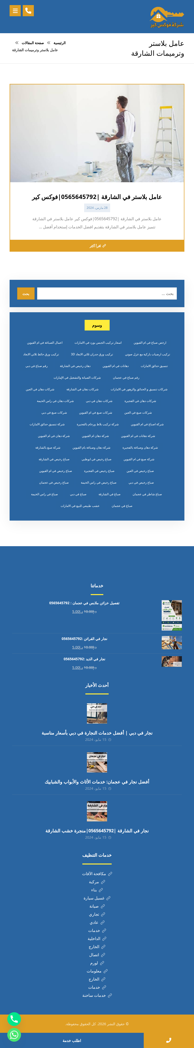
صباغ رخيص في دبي (141, 482)
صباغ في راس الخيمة (44, 494)
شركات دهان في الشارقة (82, 389)
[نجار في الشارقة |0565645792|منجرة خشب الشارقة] (97, 811)
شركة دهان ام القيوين (95, 436)
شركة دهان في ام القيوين (54, 436)
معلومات (94, 971)
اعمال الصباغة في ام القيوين (44, 342)
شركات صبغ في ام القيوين (95, 412)
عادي (94, 922)
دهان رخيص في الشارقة (75, 366)
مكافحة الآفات (94, 873)
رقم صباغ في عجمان (126, 377)
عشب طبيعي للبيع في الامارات (80, 506)
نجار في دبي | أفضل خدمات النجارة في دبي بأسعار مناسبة (97, 733)
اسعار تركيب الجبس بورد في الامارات (98, 342)
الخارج (94, 946)
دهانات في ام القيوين (116, 366)
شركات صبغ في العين (138, 412)
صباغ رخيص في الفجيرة (99, 471)
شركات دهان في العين (40, 389)
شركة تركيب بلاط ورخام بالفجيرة (98, 424)
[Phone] (14, 1019)
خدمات (94, 930)
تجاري (94, 914)
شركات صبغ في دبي (54, 412)
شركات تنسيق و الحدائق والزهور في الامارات (139, 389)
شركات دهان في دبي (99, 401)
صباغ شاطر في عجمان (147, 494)
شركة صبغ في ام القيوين (139, 459)
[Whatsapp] (14, 1035)
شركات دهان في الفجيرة (140, 401)
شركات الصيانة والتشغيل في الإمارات (77, 377)
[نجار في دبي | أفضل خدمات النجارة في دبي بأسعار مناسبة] (97, 713)
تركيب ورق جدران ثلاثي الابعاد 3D (92, 354)
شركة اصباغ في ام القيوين (147, 424)
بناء (94, 890)
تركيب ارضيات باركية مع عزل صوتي (147, 354)
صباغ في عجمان (122, 506)
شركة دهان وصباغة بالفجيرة (140, 447)
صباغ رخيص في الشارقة (54, 459)
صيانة (94, 906)
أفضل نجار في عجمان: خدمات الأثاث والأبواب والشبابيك (97, 782)
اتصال (94, 955)
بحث (25, 293)
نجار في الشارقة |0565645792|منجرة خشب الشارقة (97, 831)
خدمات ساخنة (94, 995)
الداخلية (94, 938)
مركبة (94, 882)
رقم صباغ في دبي (37, 366)
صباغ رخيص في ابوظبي (96, 459)
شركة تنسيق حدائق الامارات (47, 424)
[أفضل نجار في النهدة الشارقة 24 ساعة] (166, 16)
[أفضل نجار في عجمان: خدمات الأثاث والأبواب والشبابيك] (97, 762)
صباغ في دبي (78, 494)
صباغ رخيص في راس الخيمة (98, 482)
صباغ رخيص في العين (140, 471)
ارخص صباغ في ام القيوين (150, 342)
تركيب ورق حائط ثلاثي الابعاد (41, 354)
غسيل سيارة (94, 898)
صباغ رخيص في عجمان (54, 482)
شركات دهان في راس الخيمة (55, 401)
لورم (94, 963)
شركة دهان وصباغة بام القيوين (91, 447)
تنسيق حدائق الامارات (154, 366)
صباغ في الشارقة (109, 494)
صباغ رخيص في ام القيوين (55, 471)
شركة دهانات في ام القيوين (138, 436)
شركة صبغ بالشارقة (47, 447)
